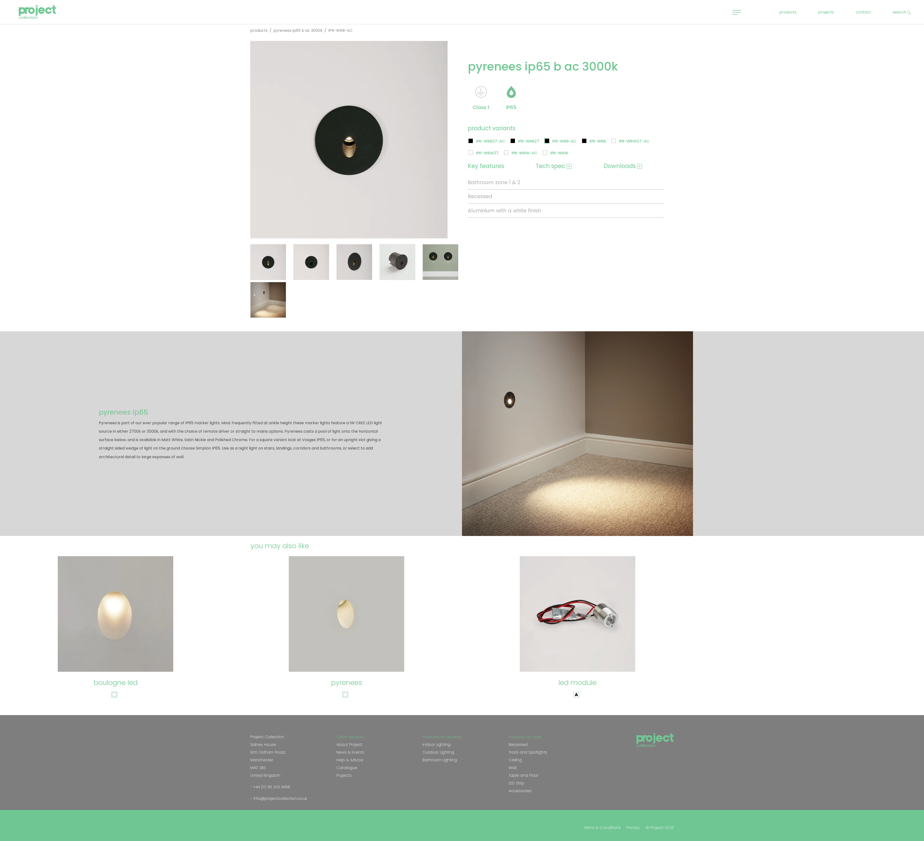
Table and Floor (523, 775)
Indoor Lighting (436, 744)
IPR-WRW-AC (524, 153)
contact (863, 12)
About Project (349, 744)
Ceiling (515, 760)
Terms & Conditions (602, 827)
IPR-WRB (598, 141)
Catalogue (346, 767)
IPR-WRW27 (487, 153)
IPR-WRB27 (528, 141)
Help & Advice (349, 760)
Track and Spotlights (528, 752)
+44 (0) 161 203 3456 (271, 787)
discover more (118, 658)
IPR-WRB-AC (564, 141)
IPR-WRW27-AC (634, 141)
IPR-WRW (559, 153)
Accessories (520, 791)
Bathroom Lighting (440, 760)
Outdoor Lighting (438, 752)
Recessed (518, 744)
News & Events (350, 752)
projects (826, 12)
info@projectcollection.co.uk (279, 798)
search (900, 12)
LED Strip (516, 783)
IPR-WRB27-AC (490, 141)
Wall (512, 767)
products (787, 12)
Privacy (633, 827)
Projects (344, 775)
